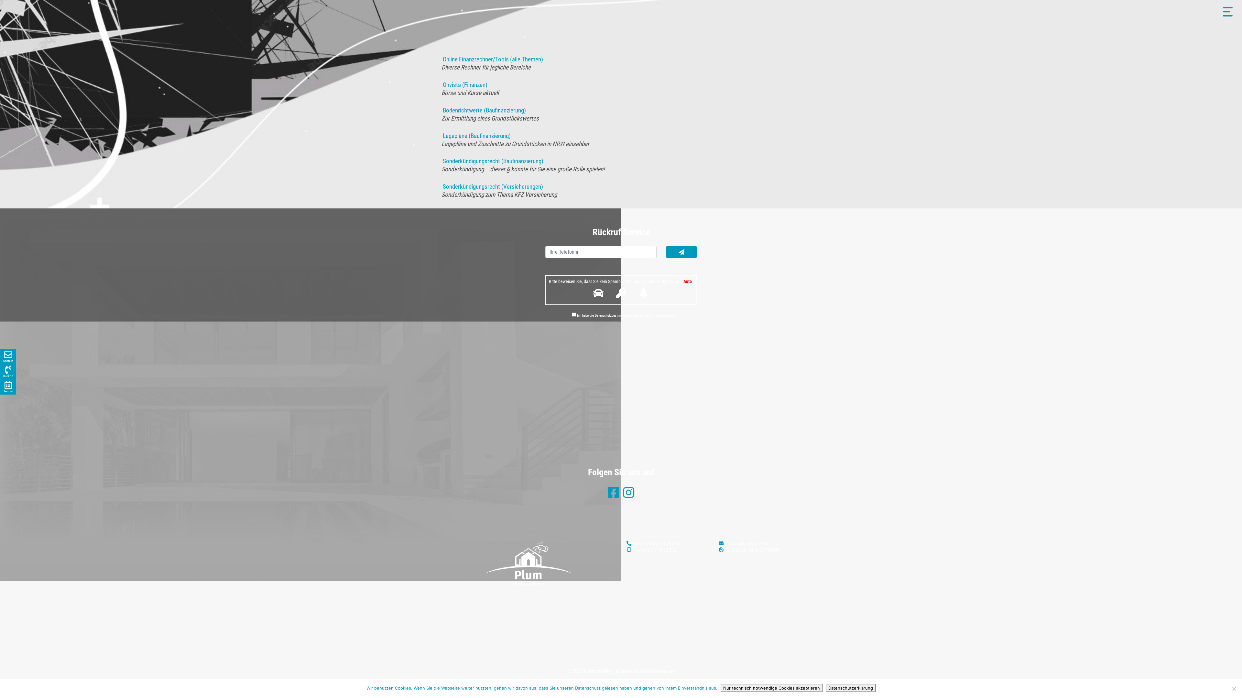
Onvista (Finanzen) (464, 85)
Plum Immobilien (597, 671)
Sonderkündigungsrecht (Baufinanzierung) (492, 161)
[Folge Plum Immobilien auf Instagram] (628, 496)
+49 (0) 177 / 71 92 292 (654, 550)
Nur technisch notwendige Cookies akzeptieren (771, 688)
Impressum (626, 671)
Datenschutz (664, 671)
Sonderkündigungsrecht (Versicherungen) (492, 186)
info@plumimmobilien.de (748, 543)
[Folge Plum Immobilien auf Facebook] (613, 496)
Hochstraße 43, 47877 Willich (751, 550)
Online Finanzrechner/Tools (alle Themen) (492, 59)
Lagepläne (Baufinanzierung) (476, 136)
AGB (644, 671)
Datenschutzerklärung (850, 688)
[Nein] (1234, 688)
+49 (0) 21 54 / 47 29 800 (655, 543)
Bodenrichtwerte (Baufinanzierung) (483, 110)
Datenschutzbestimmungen (613, 315)
